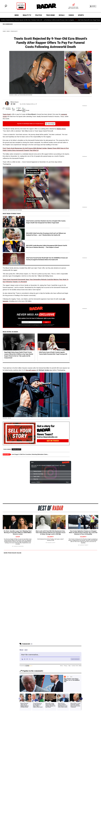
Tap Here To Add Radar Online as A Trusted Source (30, 123)
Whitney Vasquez (15, 102)
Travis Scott (14, 31)
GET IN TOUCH (53, 441)
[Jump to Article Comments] (3, 108)
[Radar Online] (47, 6)
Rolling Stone (61, 129)
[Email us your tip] (21, 9)
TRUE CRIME (50, 15)
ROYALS (61, 15)
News (8, 31)
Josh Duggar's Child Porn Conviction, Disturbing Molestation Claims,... (30, 454)
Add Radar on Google (24, 110)
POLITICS (38, 15)
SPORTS (81, 15)
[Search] (6, 6)
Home (4, 31)
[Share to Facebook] (8, 108)
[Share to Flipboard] (18, 108)
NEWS (17, 15)
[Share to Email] (23, 108)
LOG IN (93, 6)
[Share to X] (13, 108)
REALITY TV (27, 15)
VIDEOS (71, 15)
